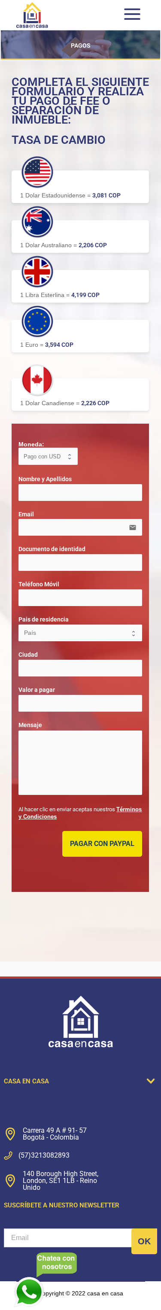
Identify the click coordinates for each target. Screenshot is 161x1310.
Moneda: (31, 444)
